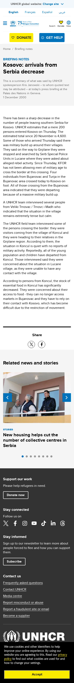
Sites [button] (68, 25)
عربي (62, 12)
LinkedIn (53, 523)
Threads (62, 523)
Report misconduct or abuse (23, 602)
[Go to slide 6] (44, 457)
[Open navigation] (5, 23)
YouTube (34, 523)
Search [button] (52, 25)
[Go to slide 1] (24, 457)
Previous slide (7, 397)
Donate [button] (61, 25)
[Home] (24, 24)
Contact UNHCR (14, 589)
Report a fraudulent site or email (26, 609)
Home (7, 49)
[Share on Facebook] (41, 344)
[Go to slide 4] (36, 457)
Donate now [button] (15, 495)
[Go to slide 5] (40, 457)
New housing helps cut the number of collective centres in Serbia (35, 440)
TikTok (43, 523)
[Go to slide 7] (48, 457)
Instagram (24, 523)
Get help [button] (54, 37)
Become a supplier (16, 615)
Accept (37, 674)
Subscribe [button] (14, 561)
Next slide (66, 397)
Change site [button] (51, 4)
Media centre (12, 596)
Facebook (15, 523)
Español (47, 12)
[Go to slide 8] (52, 457)
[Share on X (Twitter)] (31, 344)
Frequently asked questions (23, 583)
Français (30, 12)
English (13, 12)
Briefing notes (24, 49)
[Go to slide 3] (32, 457)
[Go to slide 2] (28, 457)
